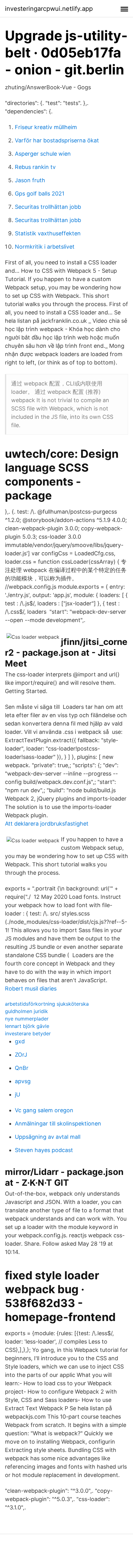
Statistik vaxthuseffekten (48, 233)
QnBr (21, 1068)
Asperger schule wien (43, 153)
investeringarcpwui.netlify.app (49, 9)
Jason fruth (30, 180)
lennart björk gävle (27, 1026)
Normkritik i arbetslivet (45, 246)
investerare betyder (28, 1033)
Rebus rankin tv (35, 167)
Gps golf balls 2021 (39, 193)
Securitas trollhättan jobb (48, 207)
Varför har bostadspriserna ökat (57, 140)
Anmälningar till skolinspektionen (58, 1123)
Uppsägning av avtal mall (47, 1137)
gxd (20, 1041)
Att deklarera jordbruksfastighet (46, 823)
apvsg (23, 1081)
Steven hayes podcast (44, 1150)
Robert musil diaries (31, 988)
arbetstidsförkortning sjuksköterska (47, 1004)
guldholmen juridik (26, 1011)
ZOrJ (21, 1054)
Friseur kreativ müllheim (46, 127)
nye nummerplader (27, 1019)
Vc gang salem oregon (44, 1110)
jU (17, 1094)
